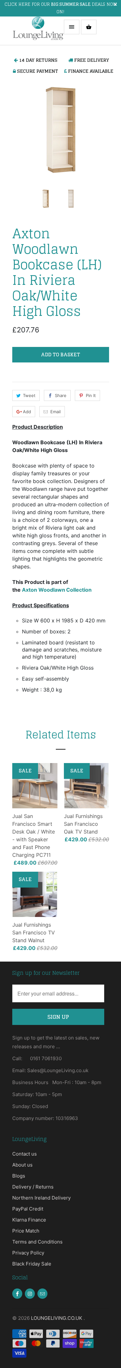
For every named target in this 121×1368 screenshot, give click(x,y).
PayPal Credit (27, 1209)
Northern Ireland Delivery (41, 1198)
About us (22, 1165)
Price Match (25, 1231)
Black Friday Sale (31, 1264)
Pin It (91, 395)
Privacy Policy (28, 1253)
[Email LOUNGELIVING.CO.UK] (42, 1293)
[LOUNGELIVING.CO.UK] (38, 30)
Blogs (18, 1176)
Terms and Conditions (37, 1242)
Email (55, 411)
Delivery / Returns (33, 1187)
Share (60, 395)
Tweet (29, 395)
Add (27, 411)
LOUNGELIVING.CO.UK (57, 1318)
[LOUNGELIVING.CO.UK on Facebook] (17, 1293)
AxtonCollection (57, 590)
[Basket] (88, 27)
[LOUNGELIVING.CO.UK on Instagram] (30, 1293)
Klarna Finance (29, 1220)
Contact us (24, 1154)
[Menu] (71, 27)
